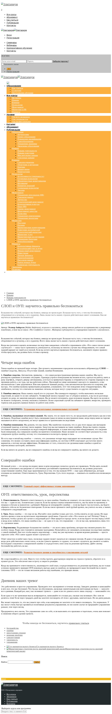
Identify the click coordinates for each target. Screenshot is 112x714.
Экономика (17, 267)
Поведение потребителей (28, 230)
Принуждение (23, 172)
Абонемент (12, 17)
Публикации (13, 22)
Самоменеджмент (25, 197)
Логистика (22, 213)
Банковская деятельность (28, 265)
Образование (18, 132)
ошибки (10, 630)
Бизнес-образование (26, 137)
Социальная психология (28, 188)
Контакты (11, 25)
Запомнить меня (11, 64)
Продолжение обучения (22, 93)
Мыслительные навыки (27, 155)
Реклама (21, 225)
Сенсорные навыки (25, 158)
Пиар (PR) (21, 206)
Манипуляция (23, 169)
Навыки (15, 100)
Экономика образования (28, 146)
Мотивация (22, 183)
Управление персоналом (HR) (30, 195)
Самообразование (25, 141)
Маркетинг (17, 220)
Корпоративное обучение (19, 48)
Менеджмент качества (27, 211)
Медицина (16, 98)
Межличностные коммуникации (31, 181)
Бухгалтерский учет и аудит (29, 248)
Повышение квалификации (29, 139)
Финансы (16, 112)
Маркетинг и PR (19, 109)
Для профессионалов (21, 121)
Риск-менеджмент (25, 260)
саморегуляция (13, 637)
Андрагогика (23, 134)
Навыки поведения (25, 153)
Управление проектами (27, 218)
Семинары (12, 42)
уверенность (12, 640)
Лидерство (22, 199)
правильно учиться (79, 623)
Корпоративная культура (28, 204)
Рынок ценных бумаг (26, 262)
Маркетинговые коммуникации (31, 227)
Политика (16, 269)
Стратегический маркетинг (29, 232)
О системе (16, 90)
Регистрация (13, 37)
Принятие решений (26, 186)
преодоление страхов (16, 633)
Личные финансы (25, 255)
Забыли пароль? (61, 61)
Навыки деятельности (27, 151)
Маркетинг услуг (25, 234)
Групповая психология (27, 179)
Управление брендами (27, 239)
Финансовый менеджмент (29, 251)
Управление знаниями (27, 144)
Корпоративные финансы (28, 246)
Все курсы (11, 14)
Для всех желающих (21, 117)
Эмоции (21, 190)
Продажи (21, 223)
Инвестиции (22, 253)
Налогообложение (25, 258)
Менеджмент (18, 107)
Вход (9, 35)
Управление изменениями (28, 216)
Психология (17, 105)
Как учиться (12, 19)
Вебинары (12, 45)
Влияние (16, 102)
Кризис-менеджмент (26, 209)
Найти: (4, 662)
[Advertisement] (56, 283)
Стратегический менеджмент (30, 202)
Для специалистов (20, 119)
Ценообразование (25, 241)
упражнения (12, 642)
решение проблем (15, 635)
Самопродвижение (25, 162)
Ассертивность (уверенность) (30, 176)
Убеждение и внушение (28, 165)
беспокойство (13, 628)
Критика (21, 167)
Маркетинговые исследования (30, 237)
